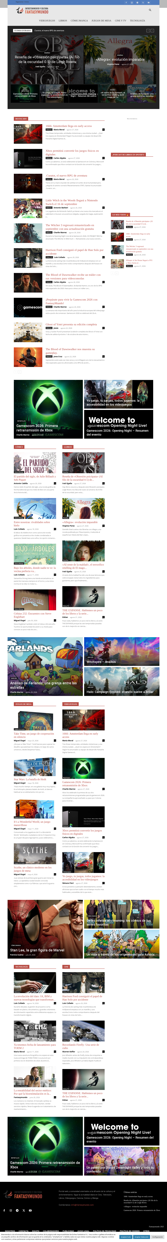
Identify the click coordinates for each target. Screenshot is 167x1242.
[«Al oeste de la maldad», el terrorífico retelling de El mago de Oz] (112, 93)
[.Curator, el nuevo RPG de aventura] (28, 183)
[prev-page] (15, 372)
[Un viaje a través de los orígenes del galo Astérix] (121, 944)
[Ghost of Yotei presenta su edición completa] (28, 332)
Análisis (142, 91)
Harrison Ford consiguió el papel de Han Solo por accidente (82, 998)
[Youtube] (149, 2)
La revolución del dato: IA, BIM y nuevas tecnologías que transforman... (34, 998)
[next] (152, 30)
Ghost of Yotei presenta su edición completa (71, 324)
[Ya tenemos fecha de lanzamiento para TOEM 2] (35, 1031)
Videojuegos (47, 20)
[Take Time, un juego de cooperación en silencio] (35, 720)
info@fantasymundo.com (82, 1205)
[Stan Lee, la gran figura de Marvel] (45, 929)
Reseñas (47, 53)
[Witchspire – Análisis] (121, 651)
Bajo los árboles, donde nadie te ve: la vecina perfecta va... (35, 569)
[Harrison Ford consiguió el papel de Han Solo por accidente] (28, 258)
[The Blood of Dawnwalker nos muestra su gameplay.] (28, 357)
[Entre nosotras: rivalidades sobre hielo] (35, 508)
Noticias (49, 129)
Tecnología (137, 20)
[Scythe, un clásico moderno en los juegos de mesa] (35, 853)
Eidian (65, 617)
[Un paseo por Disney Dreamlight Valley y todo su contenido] (121, 1161)
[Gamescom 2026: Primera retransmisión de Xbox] (25, 93)
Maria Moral (59, 129)
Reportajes (25, 91)
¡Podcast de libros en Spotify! (128, 155)
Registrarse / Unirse (22, 2)
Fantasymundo (20, 1097)
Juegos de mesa (101, 20)
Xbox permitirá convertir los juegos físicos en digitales (82, 832)
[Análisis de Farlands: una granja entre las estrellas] (141, 93)
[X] (143, 2)
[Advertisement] (132, 136)
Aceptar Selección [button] (141, 1237)
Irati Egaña (40, 66)
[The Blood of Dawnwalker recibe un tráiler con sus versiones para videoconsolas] (28, 283)
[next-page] (19, 372)
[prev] (148, 30)
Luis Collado (59, 257)
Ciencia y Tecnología (21, 1086)
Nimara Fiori (68, 883)
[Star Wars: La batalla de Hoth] (35, 765)
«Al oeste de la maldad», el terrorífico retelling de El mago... (83, 566)
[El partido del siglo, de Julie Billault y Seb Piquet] (35, 462)
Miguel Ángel (19, 620)
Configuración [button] (157, 1237)
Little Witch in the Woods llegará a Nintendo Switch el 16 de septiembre (65, 30)
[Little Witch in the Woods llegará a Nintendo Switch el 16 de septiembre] (28, 208)
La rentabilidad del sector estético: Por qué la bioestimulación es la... (33, 1092)
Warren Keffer (68, 1051)
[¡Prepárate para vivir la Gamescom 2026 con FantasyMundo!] (28, 307)
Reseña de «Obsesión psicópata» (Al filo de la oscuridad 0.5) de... (82, 478)
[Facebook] (126, 2)
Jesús (56, 328)
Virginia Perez (113, 64)
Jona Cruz (58, 356)
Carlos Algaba (60, 158)
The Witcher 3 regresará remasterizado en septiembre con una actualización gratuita (139, 249)
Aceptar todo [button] (126, 1237)
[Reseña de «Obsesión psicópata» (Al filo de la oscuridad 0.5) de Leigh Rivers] (47, 59)
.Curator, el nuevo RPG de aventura (66, 175)
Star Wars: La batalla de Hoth (30, 779)
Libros (63, 20)
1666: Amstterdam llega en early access (69, 126)
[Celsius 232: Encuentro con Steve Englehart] (35, 599)
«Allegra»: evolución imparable (80, 522)
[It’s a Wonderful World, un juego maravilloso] (35, 808)
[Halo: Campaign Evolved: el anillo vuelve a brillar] (121, 681)
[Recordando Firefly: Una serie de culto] (83, 1031)
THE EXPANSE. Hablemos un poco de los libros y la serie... (82, 612)
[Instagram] (132, 2)
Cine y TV (120, 20)
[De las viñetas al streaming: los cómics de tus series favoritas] (121, 914)
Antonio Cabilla (21, 483)
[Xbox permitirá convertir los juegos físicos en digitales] (28, 159)
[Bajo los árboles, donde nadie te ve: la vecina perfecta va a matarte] (35, 554)
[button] (150, 10)
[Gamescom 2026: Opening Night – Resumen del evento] (83, 93)
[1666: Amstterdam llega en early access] (28, 134)
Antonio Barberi (61, 207)
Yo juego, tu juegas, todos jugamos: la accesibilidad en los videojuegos (83, 878)
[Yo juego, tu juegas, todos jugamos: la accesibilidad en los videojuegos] (54, 93)
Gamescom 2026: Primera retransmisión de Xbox (76, 784)
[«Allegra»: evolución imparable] (120, 59)
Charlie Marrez (60, 232)
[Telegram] (137, 2)
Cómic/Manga (79, 20)
